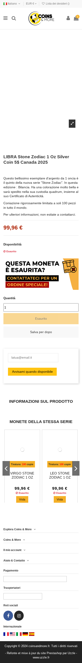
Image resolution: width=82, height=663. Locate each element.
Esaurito (41, 318)
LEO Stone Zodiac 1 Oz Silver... (60, 477)
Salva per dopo (41, 332)
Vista (22, 499)
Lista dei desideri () (57, 3)
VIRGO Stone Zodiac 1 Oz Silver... (22, 477)
